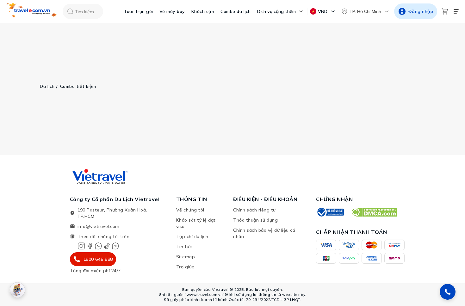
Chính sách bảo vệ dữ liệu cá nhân (264, 233)
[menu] (456, 11)
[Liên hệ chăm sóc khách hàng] (448, 292)
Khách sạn (202, 11)
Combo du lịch (235, 11)
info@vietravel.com (99, 226)
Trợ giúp (185, 267)
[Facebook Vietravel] (90, 246)
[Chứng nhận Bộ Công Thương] (330, 212)
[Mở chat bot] (17, 290)
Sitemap (185, 257)
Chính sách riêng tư (254, 210)
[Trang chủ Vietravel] (32, 11)
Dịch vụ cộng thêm (276, 11)
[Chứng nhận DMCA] (374, 212)
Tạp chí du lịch (192, 236)
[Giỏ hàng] (445, 11)
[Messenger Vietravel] (115, 246)
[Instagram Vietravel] (81, 246)
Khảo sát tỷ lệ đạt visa (196, 223)
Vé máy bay (172, 11)
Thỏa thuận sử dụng (255, 220)
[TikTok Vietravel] (107, 246)
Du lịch (47, 86)
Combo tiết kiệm (78, 86)
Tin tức (184, 246)
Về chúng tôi (190, 210)
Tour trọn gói (138, 11)
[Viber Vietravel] (98, 246)
